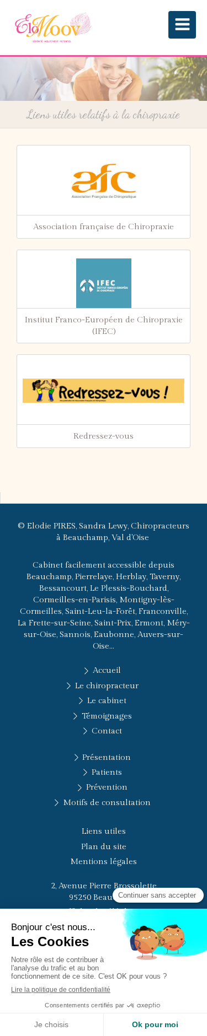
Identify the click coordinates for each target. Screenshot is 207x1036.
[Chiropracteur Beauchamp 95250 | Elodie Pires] (52, 27)
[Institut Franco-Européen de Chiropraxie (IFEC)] (103, 286)
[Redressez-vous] (103, 390)
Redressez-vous (103, 436)
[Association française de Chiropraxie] (103, 181)
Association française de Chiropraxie (103, 226)
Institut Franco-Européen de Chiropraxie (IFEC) (104, 325)
